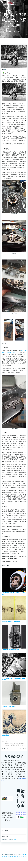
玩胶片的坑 (7, 745)
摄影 (17, 743)
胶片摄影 (13, 745)
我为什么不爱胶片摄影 (10, 743)
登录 (15, 839)
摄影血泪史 (21, 743)
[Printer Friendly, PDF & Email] (6, 73)
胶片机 (17, 745)
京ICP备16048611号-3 (20, 856)
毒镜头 (4, 69)
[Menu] (25, 3)
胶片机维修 (22, 745)
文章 (6, 741)
